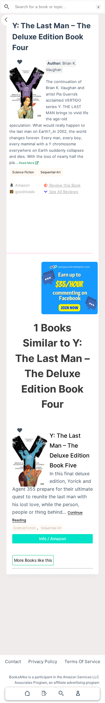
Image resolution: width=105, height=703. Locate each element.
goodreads (24, 191)
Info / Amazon (52, 538)
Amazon (22, 185)
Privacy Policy (42, 661)
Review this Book (64, 185)
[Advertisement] (69, 222)
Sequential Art (51, 172)
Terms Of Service (82, 661)
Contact (13, 661)
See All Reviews (63, 191)
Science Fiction (23, 172)
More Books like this (33, 560)
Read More (27, 163)
